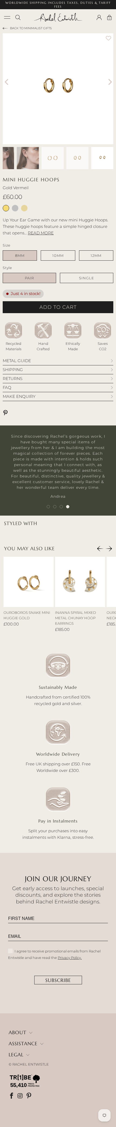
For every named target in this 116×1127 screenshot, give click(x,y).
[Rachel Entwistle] (58, 17)
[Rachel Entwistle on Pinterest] (29, 1096)
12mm (96, 255)
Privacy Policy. (70, 957)
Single (86, 278)
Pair (29, 278)
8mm (20, 255)
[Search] (18, 17)
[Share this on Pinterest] (6, 413)
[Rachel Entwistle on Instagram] (20, 1096)
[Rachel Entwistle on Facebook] (12, 1096)
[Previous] (6, 82)
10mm (58, 255)
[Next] (109, 82)
